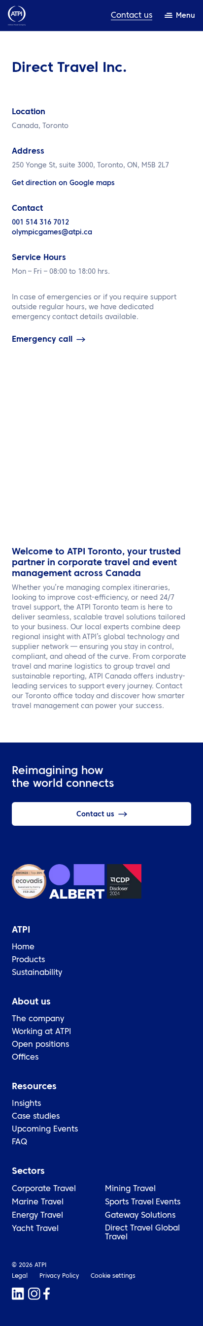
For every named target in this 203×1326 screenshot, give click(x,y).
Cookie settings (113, 1276)
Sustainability (37, 973)
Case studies (36, 1117)
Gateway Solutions (140, 1216)
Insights (26, 1104)
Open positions (40, 1045)
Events (168, 1202)
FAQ (19, 1142)
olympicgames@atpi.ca (52, 232)
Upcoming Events (45, 1129)
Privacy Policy (59, 1276)
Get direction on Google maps (63, 183)
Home (23, 947)
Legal (20, 1276)
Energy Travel (37, 1216)
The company (38, 1019)
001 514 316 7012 (40, 222)
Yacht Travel (35, 1229)
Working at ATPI (41, 1032)
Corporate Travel (44, 1189)
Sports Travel (129, 1202)
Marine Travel (38, 1202)
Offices (25, 1058)
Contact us (131, 16)
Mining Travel (130, 1189)
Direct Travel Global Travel (142, 1233)
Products (28, 960)
